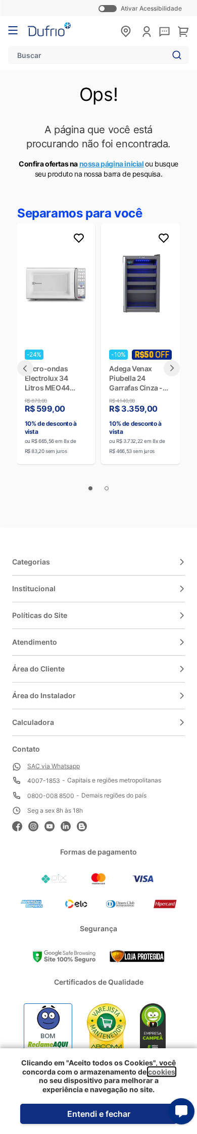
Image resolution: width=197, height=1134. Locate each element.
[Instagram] (36, 825)
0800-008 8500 (50, 796)
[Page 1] (90, 488)
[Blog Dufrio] (85, 825)
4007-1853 (43, 780)
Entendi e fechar (98, 1114)
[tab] (25, 368)
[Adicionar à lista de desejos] (79, 240)
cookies (161, 1071)
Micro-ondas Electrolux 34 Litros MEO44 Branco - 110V (47, 378)
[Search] (175, 55)
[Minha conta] (146, 31)
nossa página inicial (111, 163)
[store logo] (49, 29)
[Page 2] (107, 488)
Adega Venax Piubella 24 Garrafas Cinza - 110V (136, 378)
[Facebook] (20, 825)
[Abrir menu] (13, 30)
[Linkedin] (69, 825)
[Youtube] (52, 825)
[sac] (164, 32)
